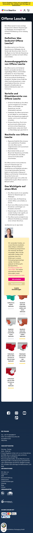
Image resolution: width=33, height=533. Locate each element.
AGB (2, 476)
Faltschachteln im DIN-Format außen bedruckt (10, 382)
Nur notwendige (16, 284)
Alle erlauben (16, 279)
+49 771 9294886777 (10, 435)
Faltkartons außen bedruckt (11, 304)
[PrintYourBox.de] (8, 10)
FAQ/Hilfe (4, 440)
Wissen (3, 487)
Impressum (4, 474)
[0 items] (29, 11)
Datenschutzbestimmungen (16, 275)
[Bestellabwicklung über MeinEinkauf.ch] (7, 502)
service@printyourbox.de (12, 436)
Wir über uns (5, 472)
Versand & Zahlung (6, 477)
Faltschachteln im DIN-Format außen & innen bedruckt (11, 357)
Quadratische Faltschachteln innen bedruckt (11, 332)
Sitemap (3, 483)
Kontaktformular (6, 438)
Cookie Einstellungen (7, 481)
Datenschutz (5, 479)
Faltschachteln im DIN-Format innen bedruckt (22, 357)
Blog (2, 485)
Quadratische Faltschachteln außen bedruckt (22, 332)
